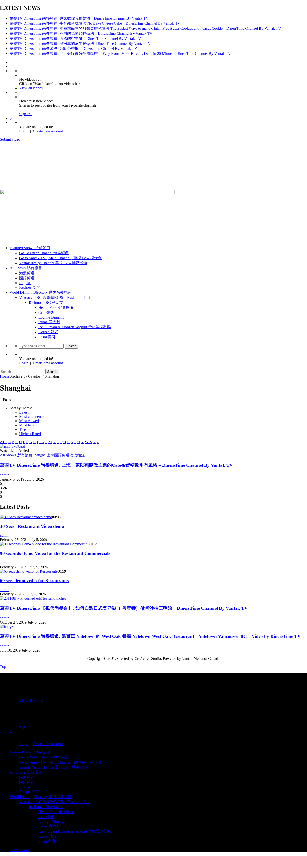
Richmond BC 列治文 (46, 302)
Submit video (10, 139)
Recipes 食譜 (29, 287)
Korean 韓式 (48, 332)
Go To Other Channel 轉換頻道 (44, 253)
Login (23, 131)
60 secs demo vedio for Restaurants (34, 580)
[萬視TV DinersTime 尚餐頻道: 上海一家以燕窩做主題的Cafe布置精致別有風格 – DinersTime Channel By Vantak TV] (12, 446)
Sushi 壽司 (46, 337)
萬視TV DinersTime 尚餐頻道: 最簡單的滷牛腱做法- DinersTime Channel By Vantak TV (80, 43)
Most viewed (29, 421)
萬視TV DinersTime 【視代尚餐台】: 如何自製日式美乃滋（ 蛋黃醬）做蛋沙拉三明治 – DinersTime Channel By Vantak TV (124, 608)
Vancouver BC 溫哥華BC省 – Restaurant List (54, 297)
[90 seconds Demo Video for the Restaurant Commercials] (45, 544)
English (25, 283)
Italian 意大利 (49, 322)
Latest (23, 412)
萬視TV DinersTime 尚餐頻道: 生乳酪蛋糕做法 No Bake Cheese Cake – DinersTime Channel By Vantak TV (95, 23)
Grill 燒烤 (46, 312)
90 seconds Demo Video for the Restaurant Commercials (55, 553)
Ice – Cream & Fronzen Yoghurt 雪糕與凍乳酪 (74, 327)
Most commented (32, 416)
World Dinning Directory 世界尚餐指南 (41, 292)
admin (4, 475)
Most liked (27, 425)
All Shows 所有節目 (26, 268)
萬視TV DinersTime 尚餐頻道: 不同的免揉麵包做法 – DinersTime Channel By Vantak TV (81, 33)
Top (3, 667)
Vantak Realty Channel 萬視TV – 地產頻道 (53, 263)
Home (4, 376)
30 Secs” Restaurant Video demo (32, 526)
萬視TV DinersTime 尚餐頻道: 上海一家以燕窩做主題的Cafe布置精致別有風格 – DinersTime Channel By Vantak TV (116, 465)
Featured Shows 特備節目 (30, 248)
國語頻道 (27, 278)
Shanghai (39, 455)
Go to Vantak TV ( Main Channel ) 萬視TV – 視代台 (60, 258)
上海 (50, 455)
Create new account (48, 131)
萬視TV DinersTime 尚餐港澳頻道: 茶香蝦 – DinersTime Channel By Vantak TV (73, 48)
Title (22, 429)
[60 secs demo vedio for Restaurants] (28, 571)
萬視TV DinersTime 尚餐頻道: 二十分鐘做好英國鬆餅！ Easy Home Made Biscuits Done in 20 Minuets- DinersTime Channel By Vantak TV (120, 54)
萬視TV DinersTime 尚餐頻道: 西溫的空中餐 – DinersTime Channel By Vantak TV (75, 38)
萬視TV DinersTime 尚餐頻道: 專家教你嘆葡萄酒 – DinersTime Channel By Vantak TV (79, 18)
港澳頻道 (27, 273)
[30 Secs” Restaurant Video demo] (26, 517)
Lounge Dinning (51, 317)
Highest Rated (30, 434)
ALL (3, 442)
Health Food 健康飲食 (56, 307)
